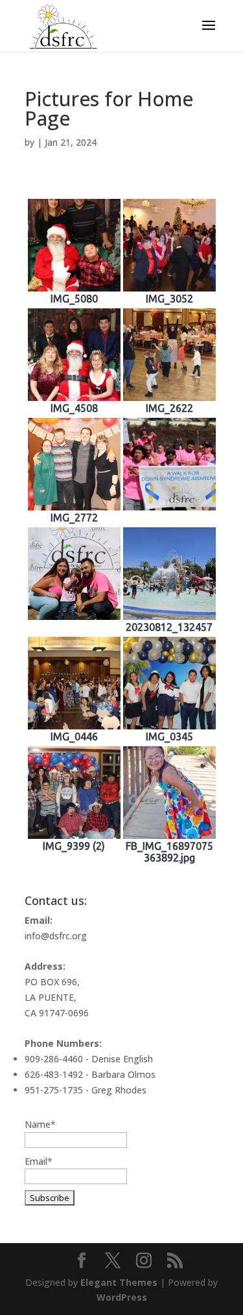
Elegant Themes (118, 1282)
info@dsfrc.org (56, 936)
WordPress (122, 1297)
